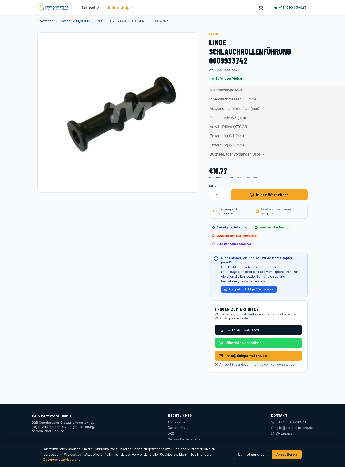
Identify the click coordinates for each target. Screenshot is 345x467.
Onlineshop (120, 7)
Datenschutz (178, 428)
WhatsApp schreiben (243, 343)
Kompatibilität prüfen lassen (251, 289)
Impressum (176, 422)
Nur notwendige (251, 454)
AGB (171, 433)
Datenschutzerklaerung (61, 459)
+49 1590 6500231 (293, 8)
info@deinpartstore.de (246, 355)
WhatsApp (284, 433)
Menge (215, 186)
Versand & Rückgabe (184, 439)
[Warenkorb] (260, 7)
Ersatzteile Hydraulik (74, 21)
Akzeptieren (286, 454)
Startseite (90, 7)
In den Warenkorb (272, 194)
